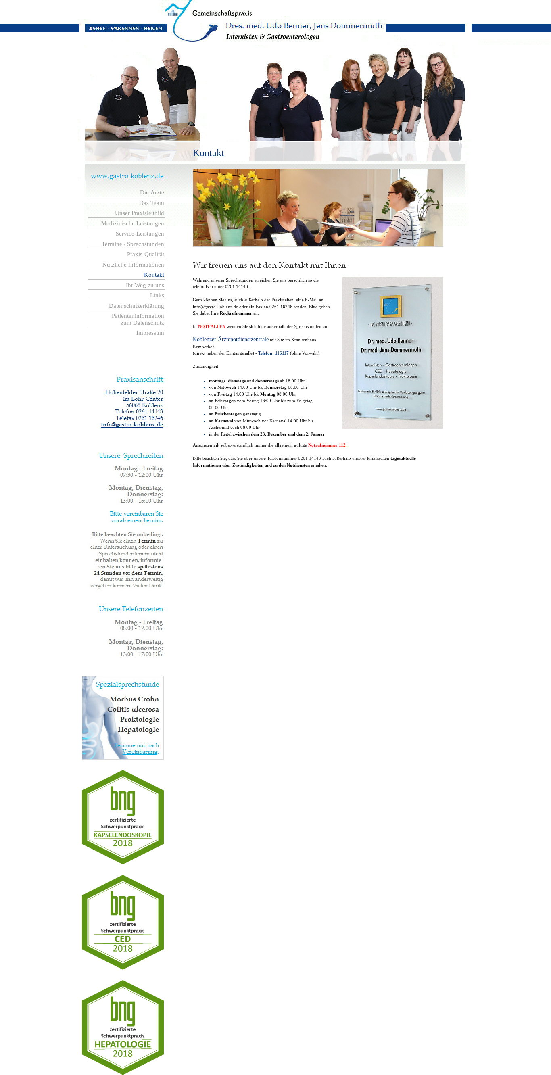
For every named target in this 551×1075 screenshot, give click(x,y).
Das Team (151, 203)
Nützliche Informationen (133, 264)
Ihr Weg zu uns (145, 285)
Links (157, 295)
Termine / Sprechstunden (133, 244)
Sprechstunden (239, 280)
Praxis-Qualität (145, 254)
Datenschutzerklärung (136, 306)
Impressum (150, 333)
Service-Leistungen (140, 233)
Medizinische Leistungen (132, 223)
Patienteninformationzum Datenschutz (138, 319)
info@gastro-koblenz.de (215, 306)
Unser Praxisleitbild (139, 213)
